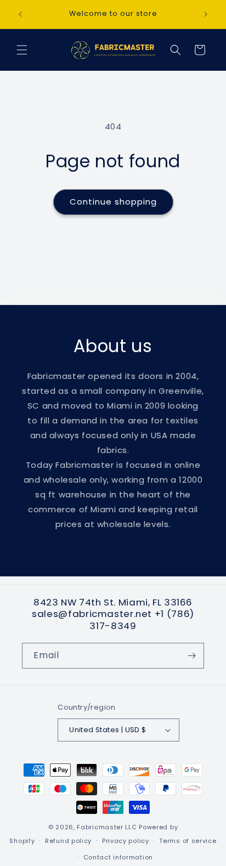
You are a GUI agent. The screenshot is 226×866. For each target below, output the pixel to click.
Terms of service (187, 840)
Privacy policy (125, 840)
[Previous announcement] (20, 14)
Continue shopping (113, 201)
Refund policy (68, 840)
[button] (22, 50)
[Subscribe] (191, 656)
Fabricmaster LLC (107, 827)
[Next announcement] (206, 14)
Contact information (118, 857)
